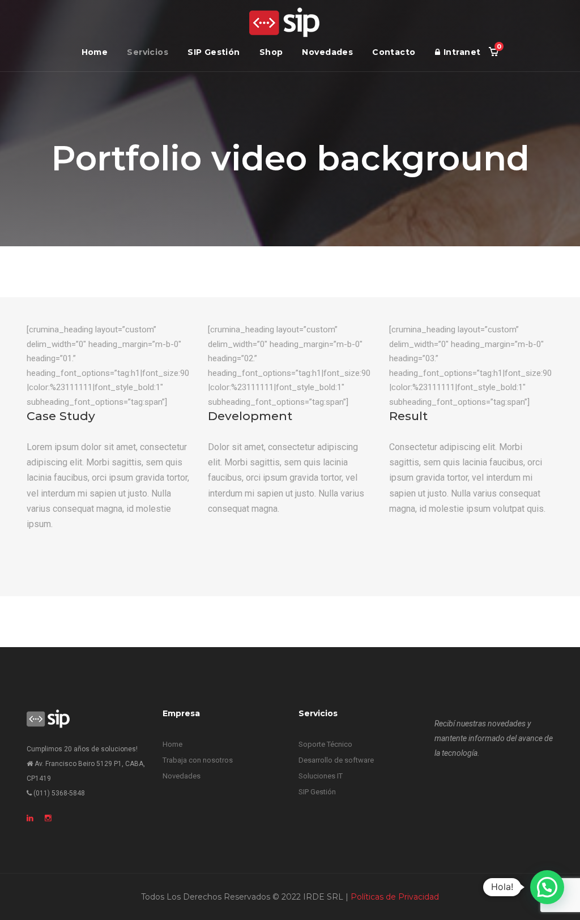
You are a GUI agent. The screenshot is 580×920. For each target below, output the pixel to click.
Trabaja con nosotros (198, 760)
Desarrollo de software (336, 760)
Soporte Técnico (325, 744)
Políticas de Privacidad (395, 897)
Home (95, 52)
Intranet (461, 52)
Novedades (327, 52)
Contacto (393, 52)
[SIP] (284, 23)
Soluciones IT (320, 776)
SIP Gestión (213, 52)
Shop (271, 52)
